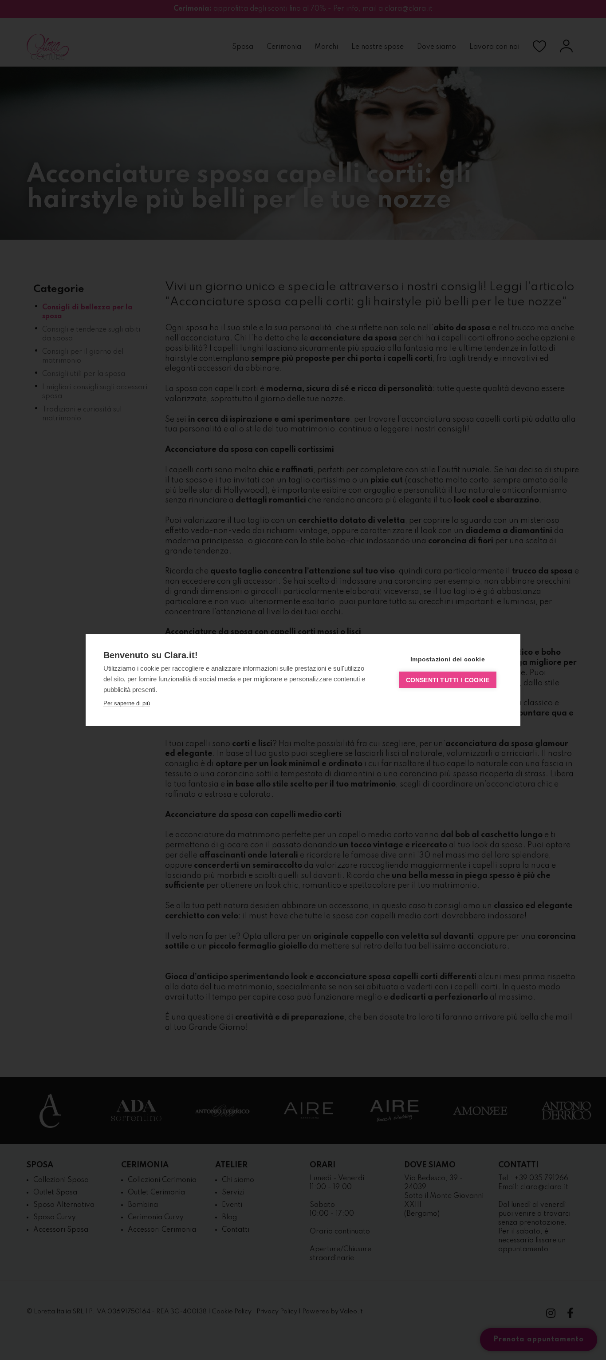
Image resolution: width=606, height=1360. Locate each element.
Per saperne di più (126, 703)
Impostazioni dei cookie (447, 659)
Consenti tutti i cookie (448, 680)
